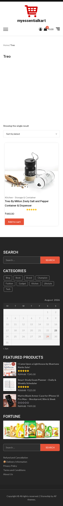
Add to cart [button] (14, 221)
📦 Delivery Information (15, 461)
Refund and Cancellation (15, 457)
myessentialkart (31, 20)
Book (18, 277)
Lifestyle (48, 283)
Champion (42, 277)
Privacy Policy (10, 466)
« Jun (5, 348)
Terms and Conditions (14, 470)
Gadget (22, 283)
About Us (8, 474)
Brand (29, 277)
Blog (8, 277)
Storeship (45, 496)
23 (55, 330)
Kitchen (9, 197)
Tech (8, 289)
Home (6, 45)
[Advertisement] (31, 91)
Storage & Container (25, 197)
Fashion (9, 283)
